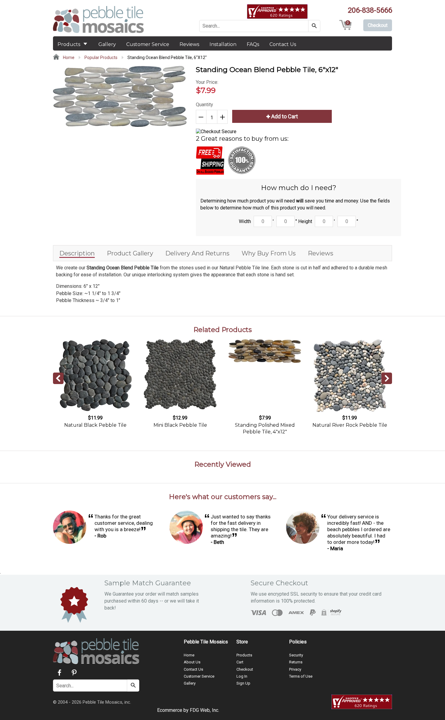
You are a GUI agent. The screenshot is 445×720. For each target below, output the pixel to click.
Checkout (244, 669)
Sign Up (243, 683)
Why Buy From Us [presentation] (269, 253)
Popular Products (100, 57)
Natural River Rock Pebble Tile (349, 425)
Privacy (295, 669)
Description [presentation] (77, 253)
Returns (295, 662)
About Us (192, 662)
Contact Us (282, 44)
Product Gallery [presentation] (130, 253)
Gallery (107, 44)
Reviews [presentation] (320, 253)
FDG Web (200, 710)
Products (69, 44)
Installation (222, 44)
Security (296, 655)
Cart (239, 662)
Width (245, 221)
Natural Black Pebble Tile (95, 425)
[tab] (77, 253)
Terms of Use (300, 676)
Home (68, 57)
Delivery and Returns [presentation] (197, 253)
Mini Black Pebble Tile (180, 425)
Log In (241, 676)
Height (305, 221)
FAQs (253, 44)
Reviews (189, 44)
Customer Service (147, 44)
